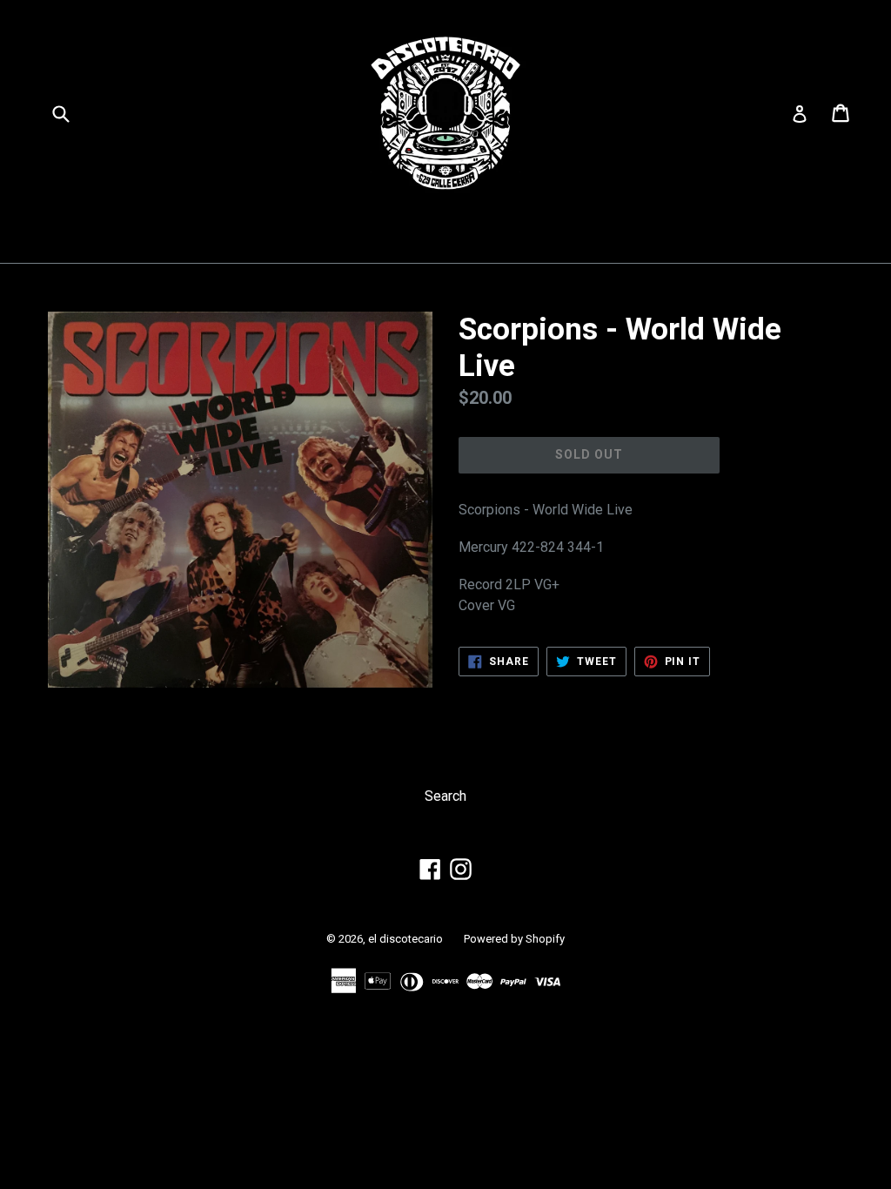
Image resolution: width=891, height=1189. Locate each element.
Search (445, 796)
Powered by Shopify (514, 938)
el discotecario (405, 938)
